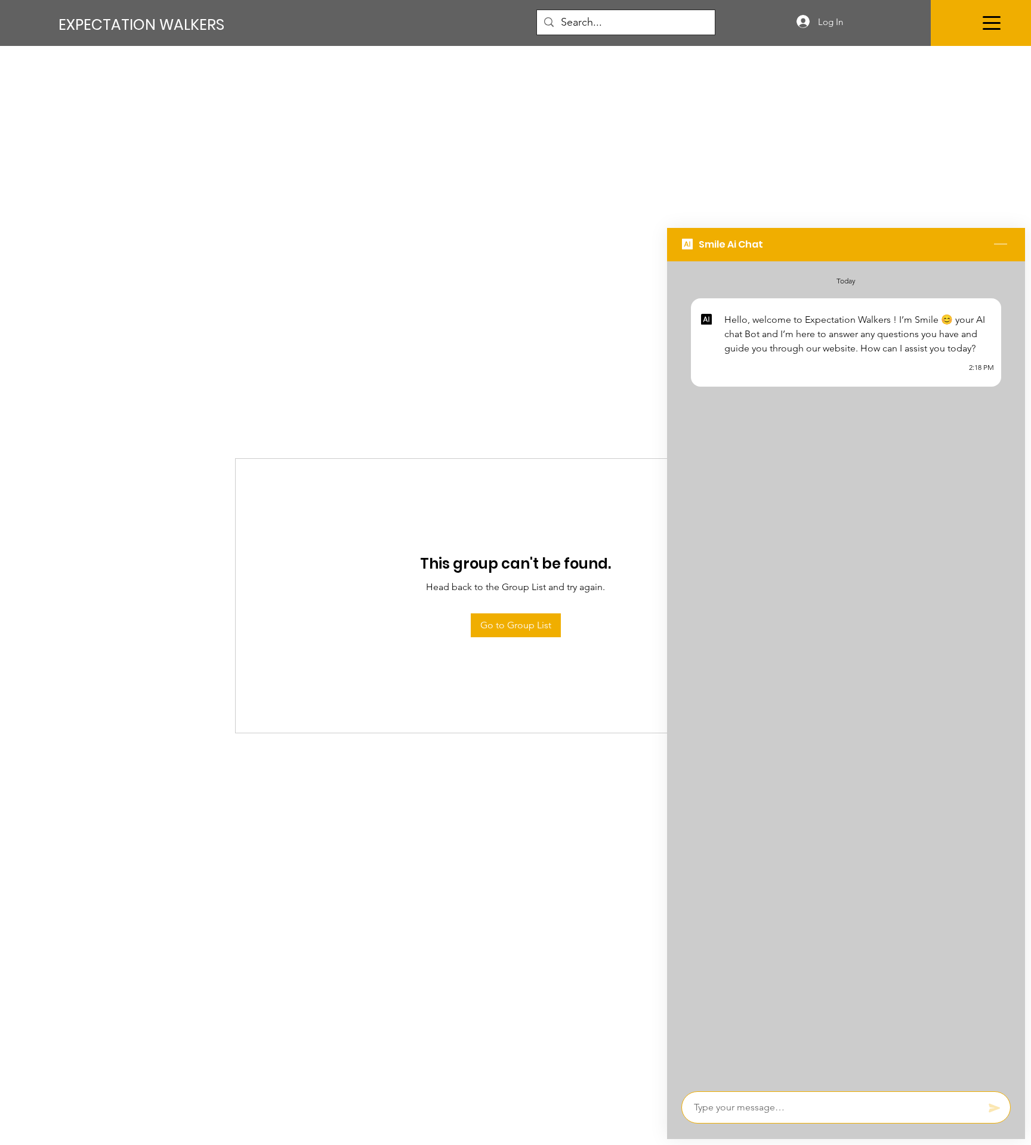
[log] (846, 672)
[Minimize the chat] (1000, 244)
